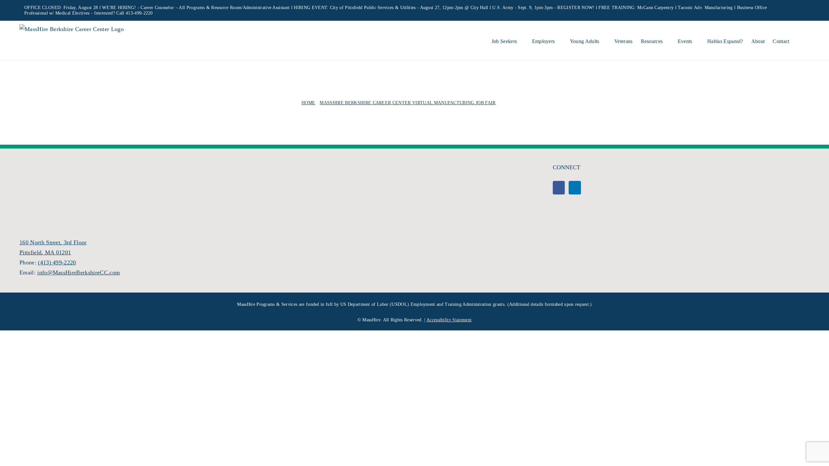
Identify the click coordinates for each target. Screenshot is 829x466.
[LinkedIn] (575, 187)
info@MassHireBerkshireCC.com (78, 272)
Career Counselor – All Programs (173, 7)
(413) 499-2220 (57, 262)
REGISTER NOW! (575, 7)
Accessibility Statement (448, 319)
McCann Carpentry (655, 7)
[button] (799, 40)
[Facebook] (559, 187)
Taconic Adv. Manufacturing (705, 7)
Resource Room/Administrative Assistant (250, 7)
